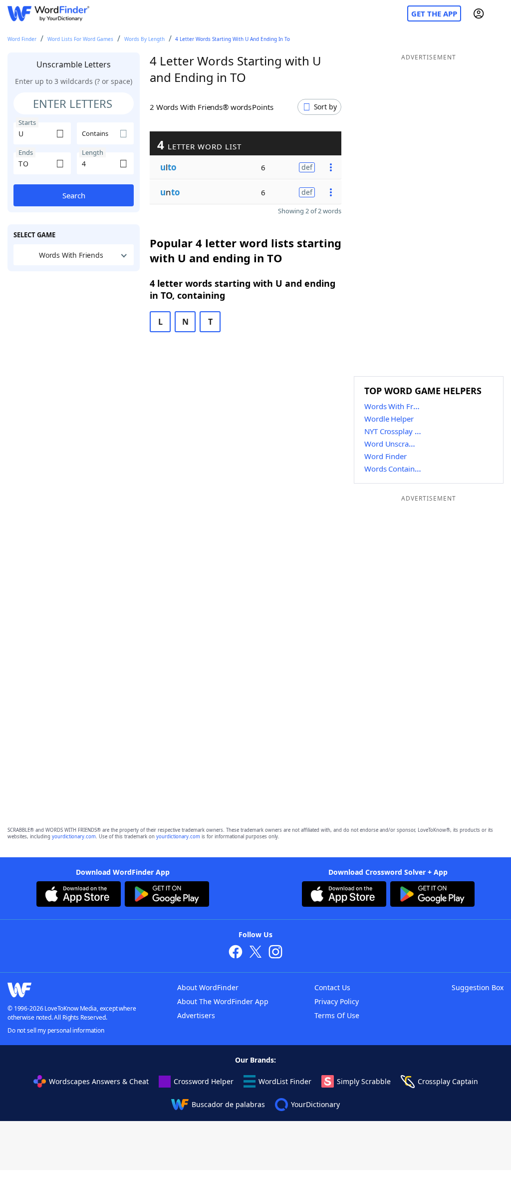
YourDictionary (315, 1104)
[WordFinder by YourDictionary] (48, 13)
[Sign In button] (478, 13)
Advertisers (196, 1015)
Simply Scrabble (364, 1081)
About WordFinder (208, 987)
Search (73, 195)
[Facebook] (236, 953)
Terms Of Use (336, 1015)
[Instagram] (275, 953)
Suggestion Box (478, 987)
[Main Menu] (499, 13)
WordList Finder (284, 1081)
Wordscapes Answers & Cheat (99, 1081)
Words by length (144, 39)
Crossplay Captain (448, 1081)
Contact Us (332, 987)
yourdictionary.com (74, 836)
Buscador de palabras (228, 1104)
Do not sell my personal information (55, 1030)
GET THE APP (434, 13)
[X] (255, 953)
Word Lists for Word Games (80, 39)
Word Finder (21, 39)
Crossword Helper (204, 1081)
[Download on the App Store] (78, 895)
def (306, 167)
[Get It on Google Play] (167, 895)
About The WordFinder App (222, 1001)
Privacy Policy (336, 1001)
